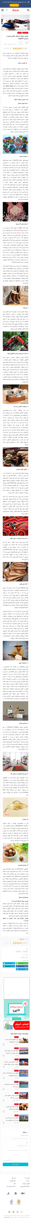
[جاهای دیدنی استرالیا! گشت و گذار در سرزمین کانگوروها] (23, 1073)
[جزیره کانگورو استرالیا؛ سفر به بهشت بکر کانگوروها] (23, 1039)
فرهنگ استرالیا (16, 233)
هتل (15, 1184)
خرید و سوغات (24, 957)
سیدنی (16, 1059)
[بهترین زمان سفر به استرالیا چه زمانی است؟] (23, 1084)
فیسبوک (26, 966)
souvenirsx (18, 951)
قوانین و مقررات (26, 1184)
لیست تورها (15, 5)
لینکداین (12, 966)
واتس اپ (26, 963)
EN (6, 10)
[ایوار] (15, 10)
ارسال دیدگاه (15, 1164)
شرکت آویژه (6, 1217)
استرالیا (19, 32)
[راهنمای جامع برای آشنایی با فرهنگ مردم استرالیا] (23, 1106)
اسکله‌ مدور (18, 871)
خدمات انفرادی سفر (11, 1186)
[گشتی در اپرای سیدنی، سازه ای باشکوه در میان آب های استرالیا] (23, 1062)
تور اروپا (14, 1178)
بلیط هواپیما (13, 1181)
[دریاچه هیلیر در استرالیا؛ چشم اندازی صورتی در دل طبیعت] (23, 1050)
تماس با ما (27, 1178)
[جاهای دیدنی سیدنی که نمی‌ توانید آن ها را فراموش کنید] (23, 1118)
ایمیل (27, 1142)
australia (25, 951)
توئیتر (13, 963)
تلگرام (26, 969)
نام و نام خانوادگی (24, 1135)
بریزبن (17, 1093)
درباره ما (28, 1181)
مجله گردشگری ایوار (25, 1186)
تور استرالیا (5, 93)
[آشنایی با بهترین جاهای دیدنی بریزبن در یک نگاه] (23, 1095)
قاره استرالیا (25, 32)
